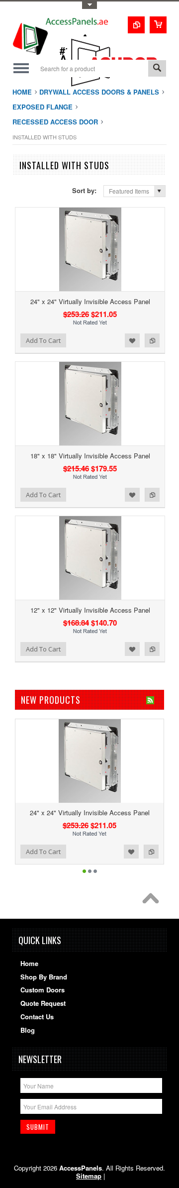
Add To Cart (43, 340)
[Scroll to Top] (153, 901)
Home (22, 92)
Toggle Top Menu (89, 5)
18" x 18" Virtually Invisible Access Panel (90, 455)
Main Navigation (21, 68)
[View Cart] (158, 24)
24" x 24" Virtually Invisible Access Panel (90, 301)
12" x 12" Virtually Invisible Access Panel (90, 610)
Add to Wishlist (132, 340)
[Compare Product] (136, 24)
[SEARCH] (157, 69)
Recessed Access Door (55, 121)
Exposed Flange (42, 106)
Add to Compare (152, 340)
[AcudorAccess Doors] (117, 87)
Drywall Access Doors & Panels (99, 92)
